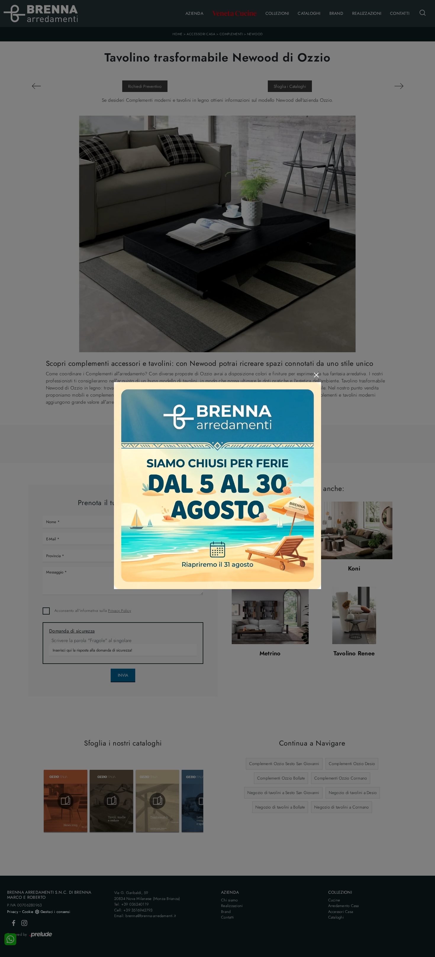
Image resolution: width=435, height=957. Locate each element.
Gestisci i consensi (55, 911)
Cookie (27, 911)
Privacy (12, 911)
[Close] (316, 375)
